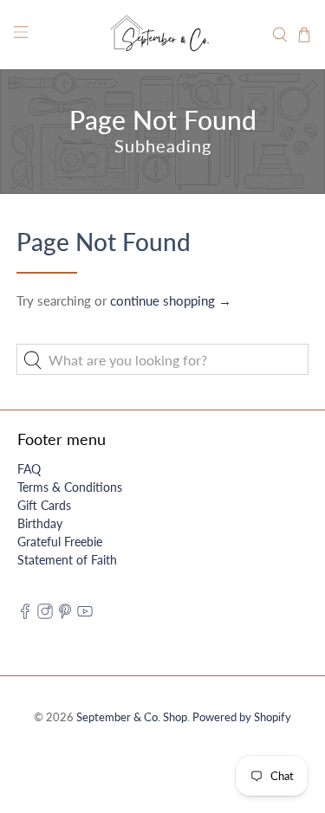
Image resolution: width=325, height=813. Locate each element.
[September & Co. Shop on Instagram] (45, 614)
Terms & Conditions (69, 487)
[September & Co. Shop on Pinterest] (65, 614)
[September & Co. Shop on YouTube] (85, 614)
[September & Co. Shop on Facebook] (25, 614)
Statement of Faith (67, 559)
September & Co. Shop (131, 717)
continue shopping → (170, 300)
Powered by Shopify (241, 717)
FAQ (29, 468)
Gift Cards (44, 505)
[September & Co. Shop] (162, 34)
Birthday (39, 523)
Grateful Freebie (59, 541)
